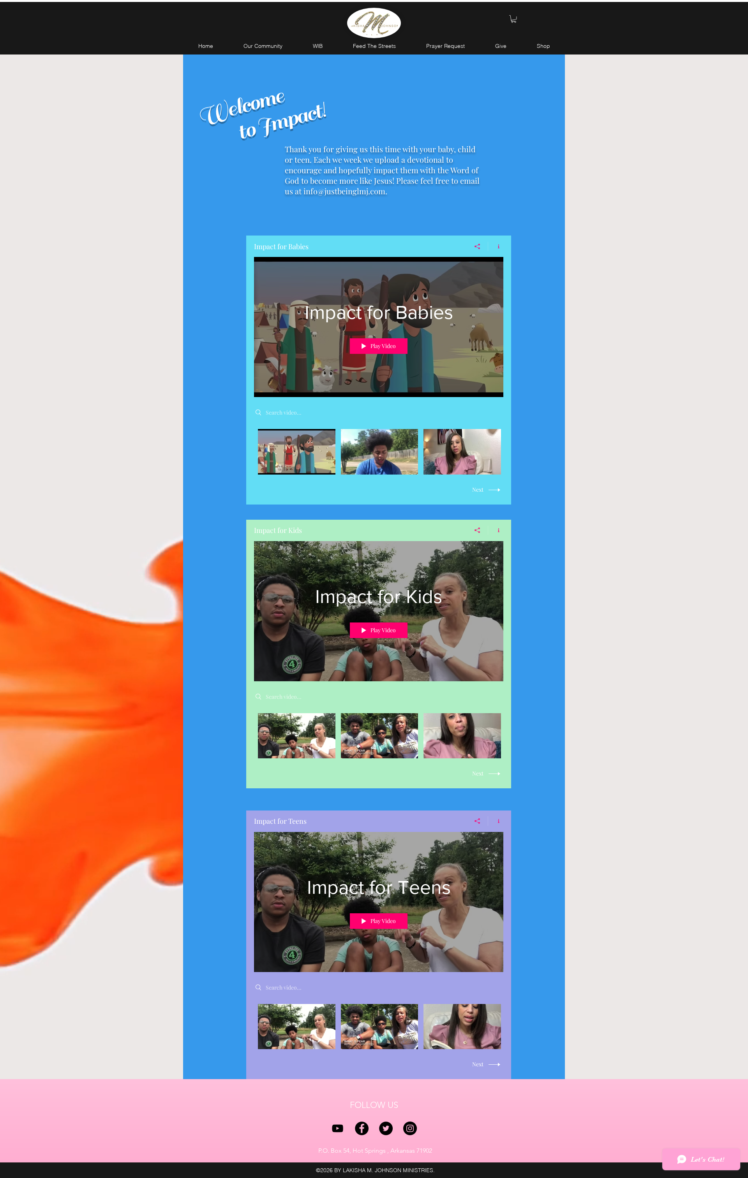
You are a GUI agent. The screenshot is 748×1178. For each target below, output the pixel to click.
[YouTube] (337, 1128)
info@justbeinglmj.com (344, 191)
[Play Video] (296, 451)
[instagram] (410, 1128)
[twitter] (386, 1128)
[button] (513, 19)
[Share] (477, 246)
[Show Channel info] (495, 246)
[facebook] (362, 1128)
